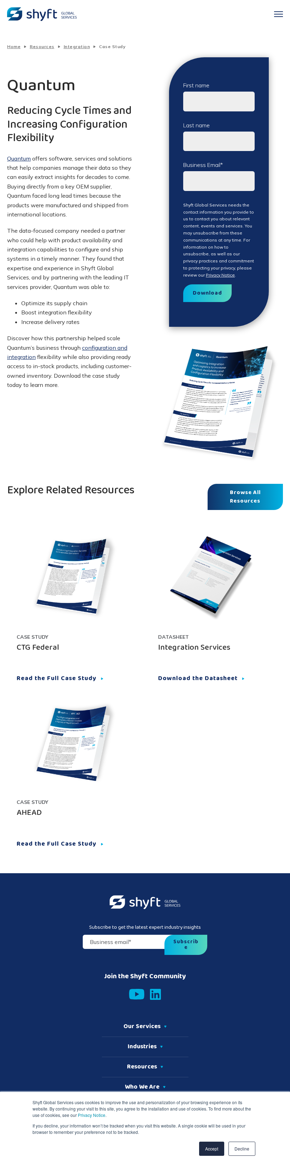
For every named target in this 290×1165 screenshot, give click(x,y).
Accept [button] (211, 1149)
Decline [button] (241, 1149)
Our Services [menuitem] (142, 1026)
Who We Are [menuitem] (142, 1087)
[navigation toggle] (278, 14)
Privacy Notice (91, 1115)
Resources (42, 46)
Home (14, 46)
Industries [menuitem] (142, 1047)
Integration (77, 46)
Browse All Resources (245, 497)
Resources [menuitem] (142, 1067)
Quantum (19, 158)
